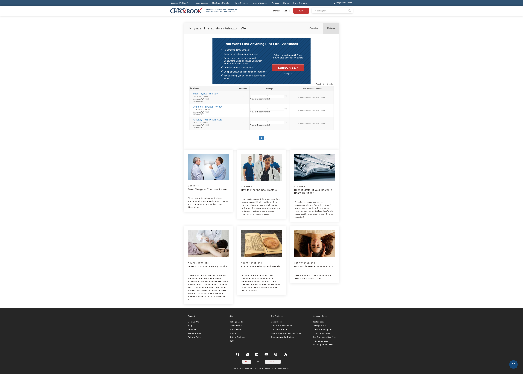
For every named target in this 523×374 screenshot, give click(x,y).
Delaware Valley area (323, 329)
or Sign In (288, 73)
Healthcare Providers (221, 3)
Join (301, 11)
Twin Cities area (321, 341)
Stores (286, 3)
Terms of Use (194, 333)
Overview (314, 28)
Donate (276, 11)
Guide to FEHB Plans (281, 326)
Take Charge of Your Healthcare (207, 188)
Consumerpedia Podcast (283, 337)
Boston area (319, 322)
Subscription (235, 326)
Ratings (331, 28)
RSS (231, 341)
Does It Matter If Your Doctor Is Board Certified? (313, 190)
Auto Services (202, 3)
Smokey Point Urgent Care (207, 119)
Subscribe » (288, 67)
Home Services (241, 3)
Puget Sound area (321, 333)
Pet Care (275, 3)
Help (190, 326)
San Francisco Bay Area (324, 337)
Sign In (286, 11)
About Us (192, 329)
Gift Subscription (279, 329)
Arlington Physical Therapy (207, 106)
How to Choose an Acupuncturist (314, 265)
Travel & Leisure (300, 3)
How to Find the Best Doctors (259, 188)
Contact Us (193, 322)
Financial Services (259, 3)
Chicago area (319, 326)
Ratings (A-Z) (236, 322)
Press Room (235, 329)
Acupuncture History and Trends (260, 265)
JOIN (246, 362)
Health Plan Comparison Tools (286, 333)
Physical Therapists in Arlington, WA (217, 28)
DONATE (273, 362)
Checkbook (276, 322)
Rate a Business (237, 337)
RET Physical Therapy (205, 93)
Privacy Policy (195, 337)
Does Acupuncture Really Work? (207, 265)
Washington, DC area (323, 345)
